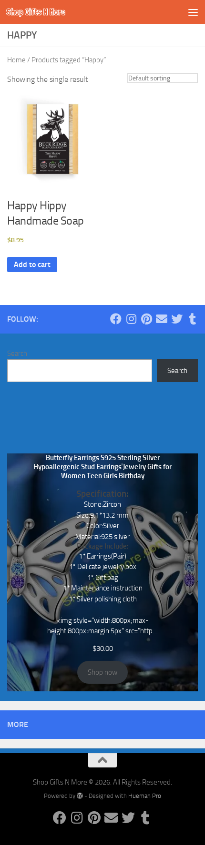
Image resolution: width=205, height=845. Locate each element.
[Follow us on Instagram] (131, 318)
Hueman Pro (144, 795)
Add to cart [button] (32, 264)
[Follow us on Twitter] (177, 318)
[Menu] (193, 12)
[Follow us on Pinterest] (146, 318)
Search (17, 353)
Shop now (102, 672)
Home (16, 60)
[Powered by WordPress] (80, 796)
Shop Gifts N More (35, 11)
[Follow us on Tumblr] (192, 318)
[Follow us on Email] (161, 318)
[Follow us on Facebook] (116, 318)
